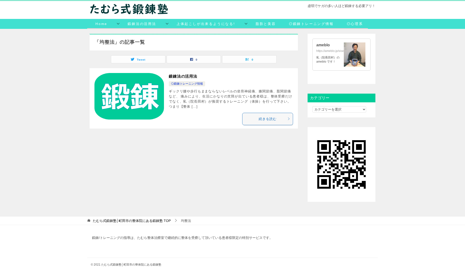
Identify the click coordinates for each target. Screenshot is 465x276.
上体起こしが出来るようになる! (206, 24)
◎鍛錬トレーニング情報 (311, 24)
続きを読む (268, 119)
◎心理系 (355, 24)
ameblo (323, 45)
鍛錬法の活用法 (142, 24)
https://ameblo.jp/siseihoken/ (335, 51)
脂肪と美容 (266, 24)
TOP (132, 221)
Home (101, 24)
